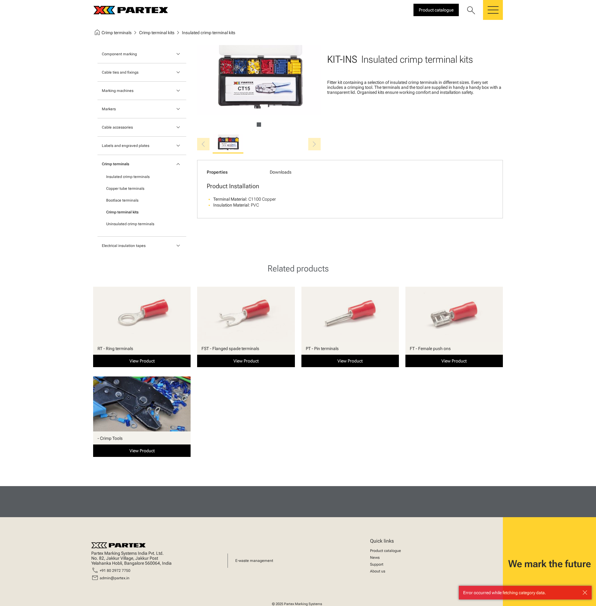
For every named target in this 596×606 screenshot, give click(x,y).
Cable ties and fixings (120, 72)
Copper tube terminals (125, 188)
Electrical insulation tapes (124, 246)
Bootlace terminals (122, 200)
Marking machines (117, 91)
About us (377, 571)
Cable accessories (117, 127)
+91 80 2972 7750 (115, 570)
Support (376, 564)
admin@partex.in (114, 578)
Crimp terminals (115, 164)
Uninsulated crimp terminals (130, 224)
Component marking (119, 54)
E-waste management (254, 560)
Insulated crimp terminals (128, 177)
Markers (109, 109)
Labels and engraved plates (125, 146)
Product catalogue (385, 551)
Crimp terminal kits (122, 212)
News (375, 557)
